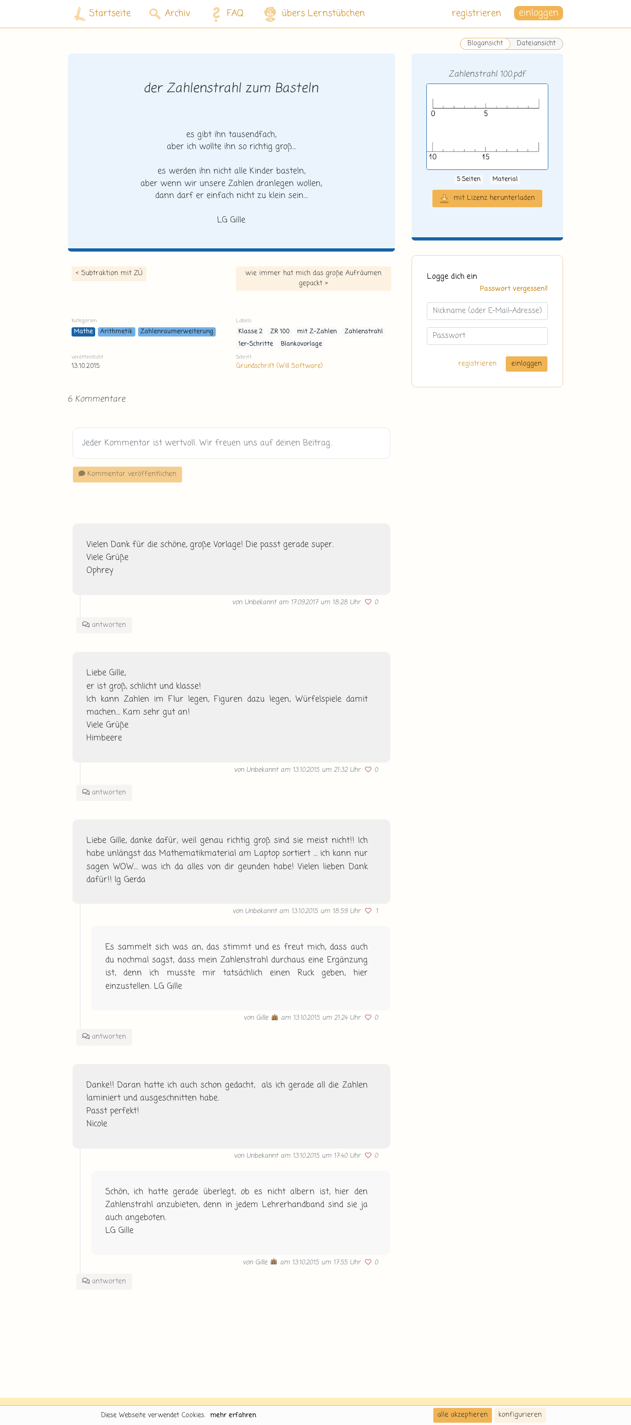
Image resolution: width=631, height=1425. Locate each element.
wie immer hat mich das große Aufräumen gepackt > (313, 278)
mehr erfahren (233, 1415)
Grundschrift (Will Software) (279, 366)
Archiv (177, 13)
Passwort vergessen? (514, 289)
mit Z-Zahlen (317, 331)
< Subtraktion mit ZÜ (109, 273)
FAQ (235, 13)
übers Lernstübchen (323, 13)
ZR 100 (280, 331)
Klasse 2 (250, 331)
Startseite (110, 13)
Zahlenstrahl (364, 331)
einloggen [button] (538, 13)
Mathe (83, 331)
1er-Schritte (255, 344)
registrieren (476, 13)
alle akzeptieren (462, 1414)
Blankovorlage (301, 344)
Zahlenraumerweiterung (176, 331)
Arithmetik (116, 331)
